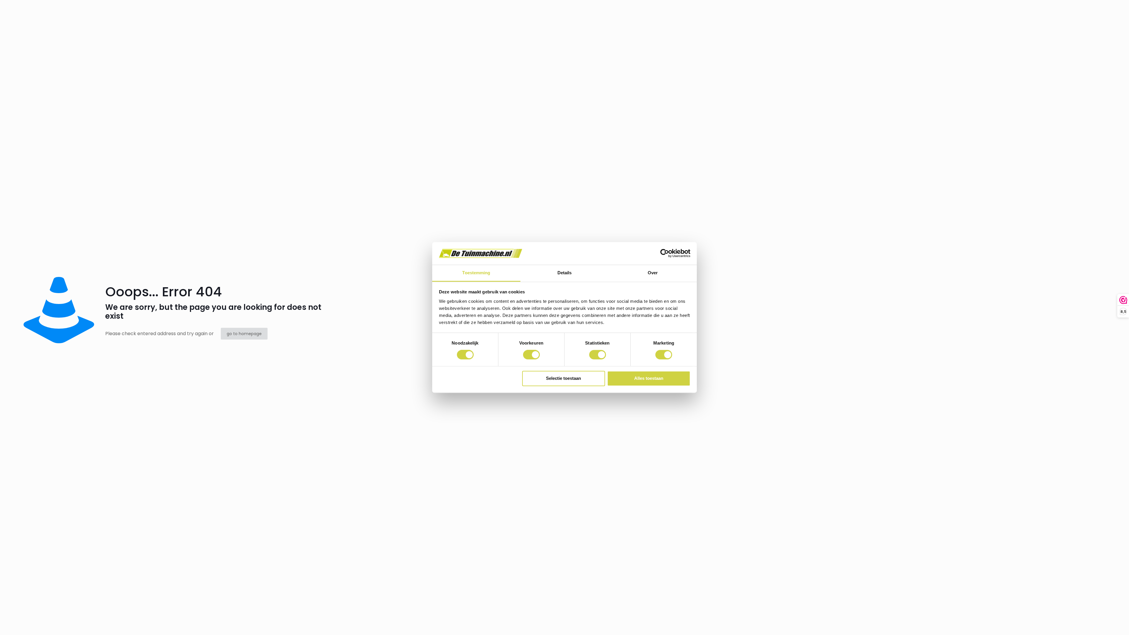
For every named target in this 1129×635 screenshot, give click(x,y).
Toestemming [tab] (476, 272)
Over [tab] (653, 272)
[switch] (531, 355)
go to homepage (244, 334)
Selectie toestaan (563, 378)
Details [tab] (564, 272)
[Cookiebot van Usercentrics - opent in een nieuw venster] (664, 253)
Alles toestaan (648, 378)
